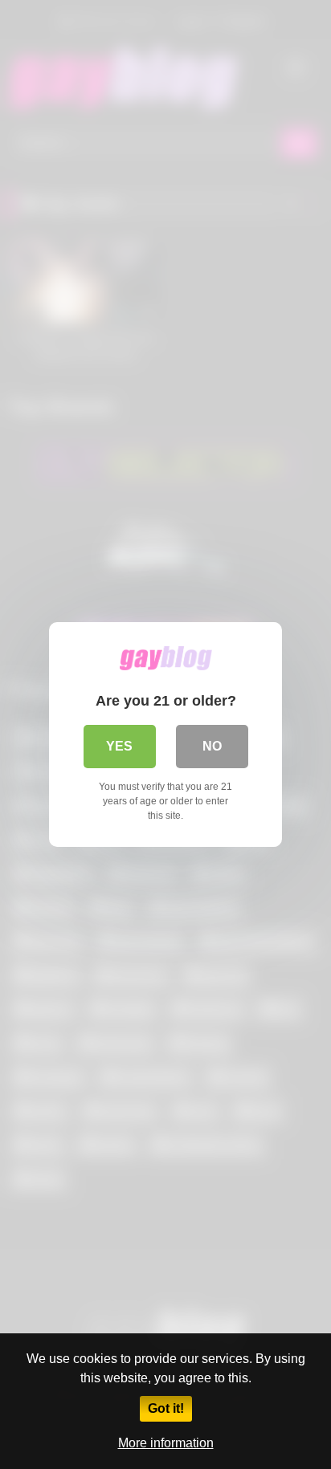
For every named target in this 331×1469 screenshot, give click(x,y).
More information (166, 1443)
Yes (119, 746)
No (212, 746)
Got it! (166, 1408)
